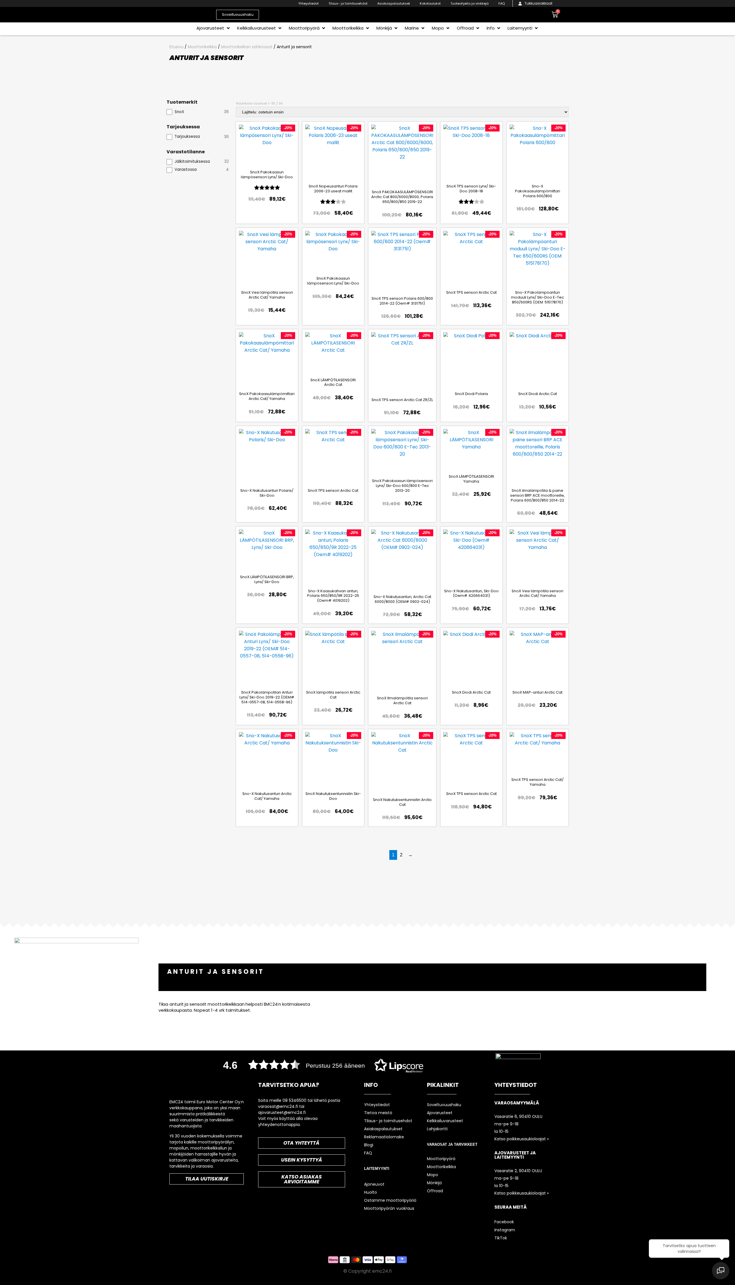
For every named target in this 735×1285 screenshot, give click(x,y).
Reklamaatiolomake (384, 1137)
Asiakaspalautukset (393, 3)
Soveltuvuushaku (444, 1105)
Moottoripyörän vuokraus (389, 1208)
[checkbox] (198, 112)
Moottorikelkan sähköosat (246, 47)
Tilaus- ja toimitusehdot (348, 3)
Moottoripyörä (441, 1159)
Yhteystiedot (308, 3)
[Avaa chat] (720, 1270)
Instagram (504, 1230)
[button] (213, 28)
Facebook (504, 1222)
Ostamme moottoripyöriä (390, 1200)
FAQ (501, 3)
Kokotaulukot (430, 3)
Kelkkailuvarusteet (445, 1121)
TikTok (500, 1238)
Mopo (432, 1175)
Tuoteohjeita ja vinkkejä (469, 3)
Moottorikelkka (202, 47)
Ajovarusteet (439, 1113)
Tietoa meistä (378, 1113)
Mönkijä (434, 1183)
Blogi (368, 1145)
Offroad (435, 1191)
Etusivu (176, 47)
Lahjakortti (437, 1129)
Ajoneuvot (374, 1184)
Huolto (370, 1192)
